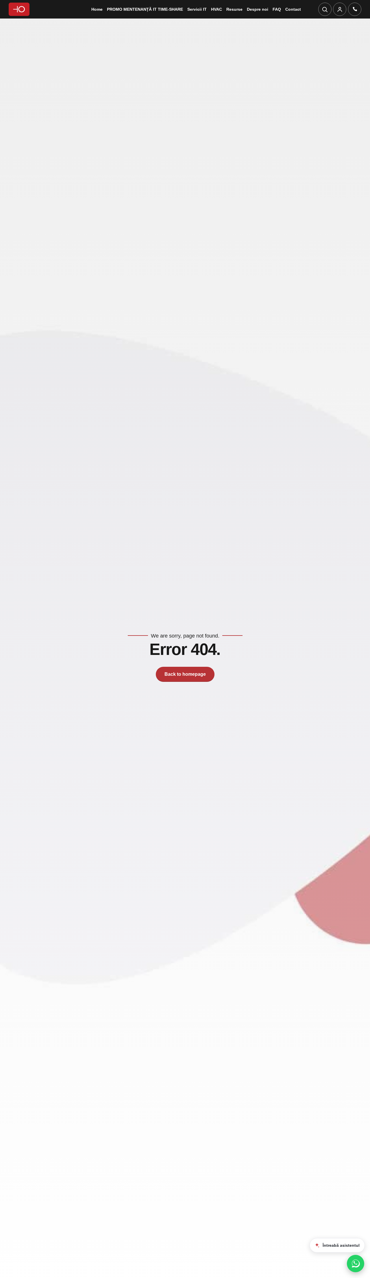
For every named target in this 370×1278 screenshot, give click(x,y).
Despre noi (257, 9)
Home (97, 9)
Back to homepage (185, 674)
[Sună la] (354, 9)
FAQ (277, 9)
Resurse (234, 9)
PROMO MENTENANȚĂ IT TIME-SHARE (145, 9)
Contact (293, 9)
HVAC (216, 9)
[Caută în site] (325, 9)
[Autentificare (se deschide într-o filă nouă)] (339, 9)
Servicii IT (197, 9)
